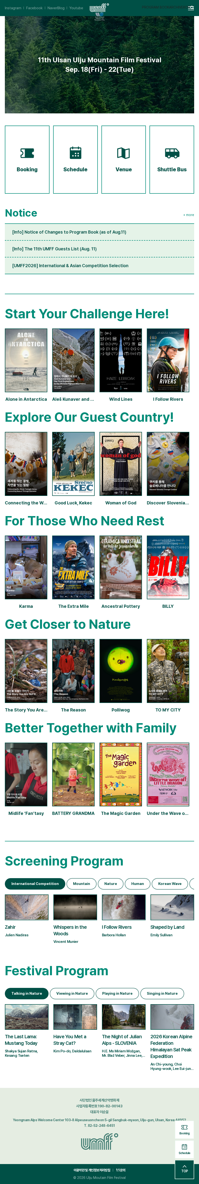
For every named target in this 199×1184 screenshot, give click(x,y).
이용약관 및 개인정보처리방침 (92, 1170)
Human (137, 884)
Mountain (81, 884)
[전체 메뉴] (193, 8)
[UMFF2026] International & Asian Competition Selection (70, 265)
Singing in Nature (162, 993)
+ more (188, 215)
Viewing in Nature (72, 993)
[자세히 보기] (27, 918)
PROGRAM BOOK (155, 7)
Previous (176, 881)
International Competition (35, 884)
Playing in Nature (117, 993)
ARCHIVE (176, 7)
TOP (184, 1171)
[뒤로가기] (7, 8)
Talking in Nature (26, 993)
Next (190, 881)
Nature (110, 884)
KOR (186, 7)
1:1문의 (120, 1170)
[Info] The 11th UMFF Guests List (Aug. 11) (54, 248)
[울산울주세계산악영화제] (99, 1141)
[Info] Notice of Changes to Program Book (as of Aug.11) (69, 232)
